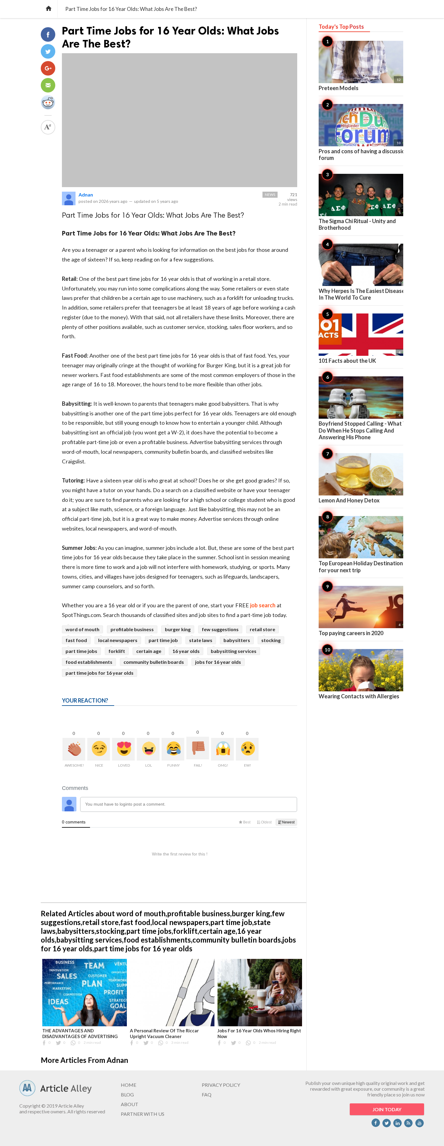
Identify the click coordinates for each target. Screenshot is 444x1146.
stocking (271, 640)
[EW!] (247, 749)
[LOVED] (123, 749)
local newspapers (117, 640)
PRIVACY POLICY (221, 1085)
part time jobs (81, 651)
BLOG (127, 1094)
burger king (178, 629)
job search (262, 605)
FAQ (206, 1094)
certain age (148, 651)
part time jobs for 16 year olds (100, 673)
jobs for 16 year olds (218, 662)
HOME (128, 1085)
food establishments (89, 662)
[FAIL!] (197, 748)
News (270, 194)
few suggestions (220, 629)
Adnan (86, 194)
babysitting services (233, 651)
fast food (76, 640)
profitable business (132, 629)
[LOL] (148, 749)
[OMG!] (222, 749)
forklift (116, 651)
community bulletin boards (154, 662)
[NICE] (98, 749)
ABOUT (129, 1104)
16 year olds (186, 651)
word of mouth (82, 629)
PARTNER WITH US (142, 1114)
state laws (200, 640)
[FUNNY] (173, 749)
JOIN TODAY (386, 1109)
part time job (163, 640)
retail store (262, 629)
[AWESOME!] (74, 749)
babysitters (237, 640)
